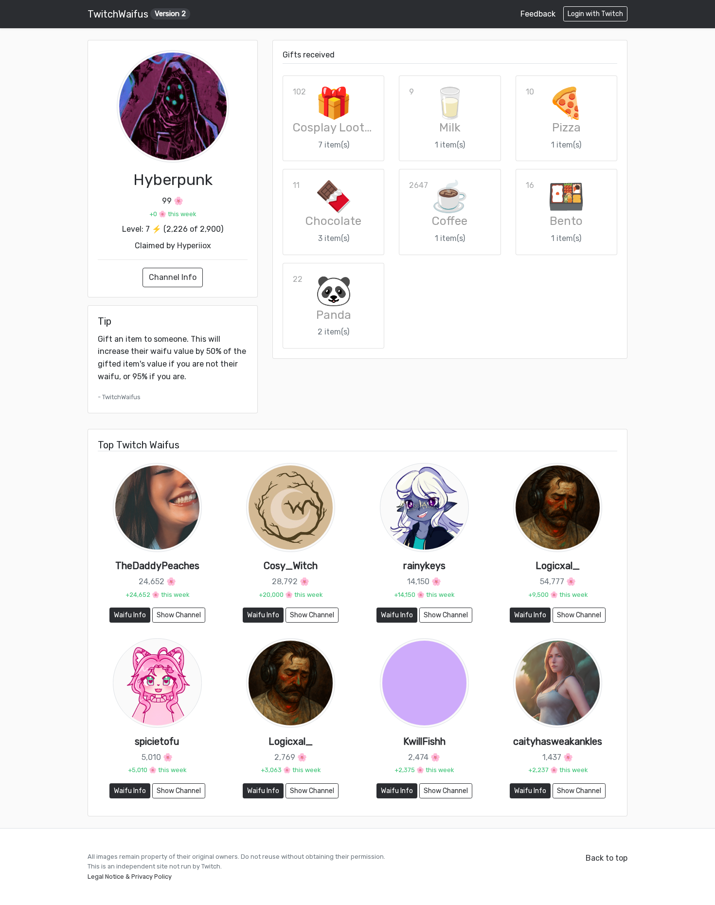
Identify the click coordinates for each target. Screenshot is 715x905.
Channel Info (173, 277)
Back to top (606, 858)
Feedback (537, 13)
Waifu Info (130, 615)
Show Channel (179, 615)
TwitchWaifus (137, 14)
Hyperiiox (194, 245)
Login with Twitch (595, 14)
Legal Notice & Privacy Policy (130, 876)
